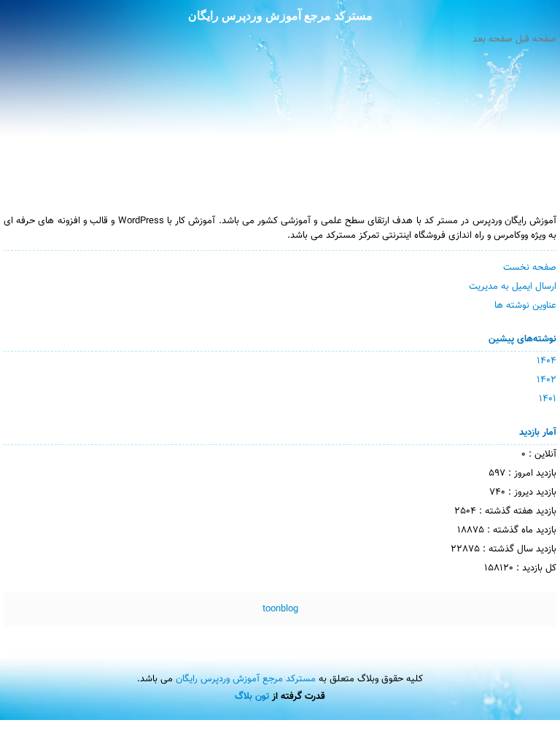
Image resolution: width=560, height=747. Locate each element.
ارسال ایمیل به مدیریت (512, 286)
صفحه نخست (529, 267)
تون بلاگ (252, 696)
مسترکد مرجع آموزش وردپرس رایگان (280, 15)
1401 (547, 399)
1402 (546, 380)
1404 (546, 361)
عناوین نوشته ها (525, 305)
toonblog (280, 609)
